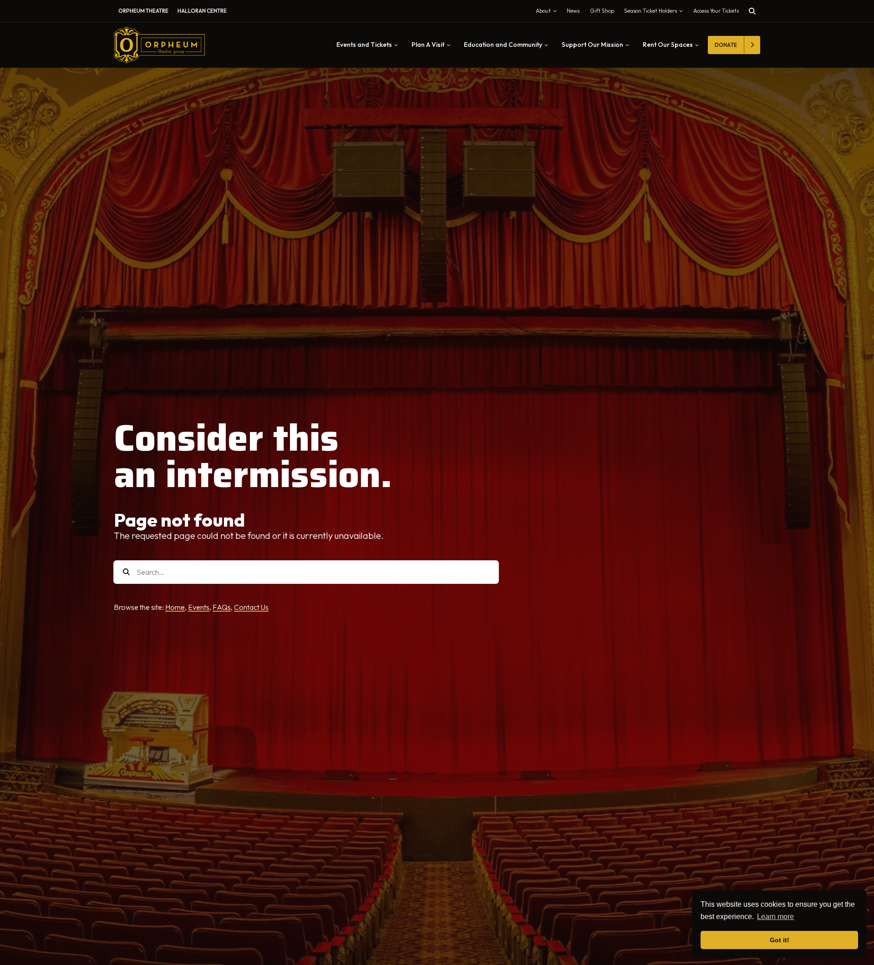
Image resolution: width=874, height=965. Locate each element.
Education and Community (503, 44)
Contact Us (251, 607)
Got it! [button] (779, 940)
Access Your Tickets (716, 10)
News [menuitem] (573, 10)
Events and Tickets (364, 44)
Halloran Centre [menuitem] (202, 10)
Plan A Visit (428, 44)
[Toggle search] (752, 11)
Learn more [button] (775, 916)
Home (175, 607)
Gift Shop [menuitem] (602, 10)
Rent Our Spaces (668, 44)
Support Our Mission (592, 44)
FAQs (222, 607)
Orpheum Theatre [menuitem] (143, 10)
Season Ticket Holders (655, 12)
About (548, 12)
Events (198, 607)
